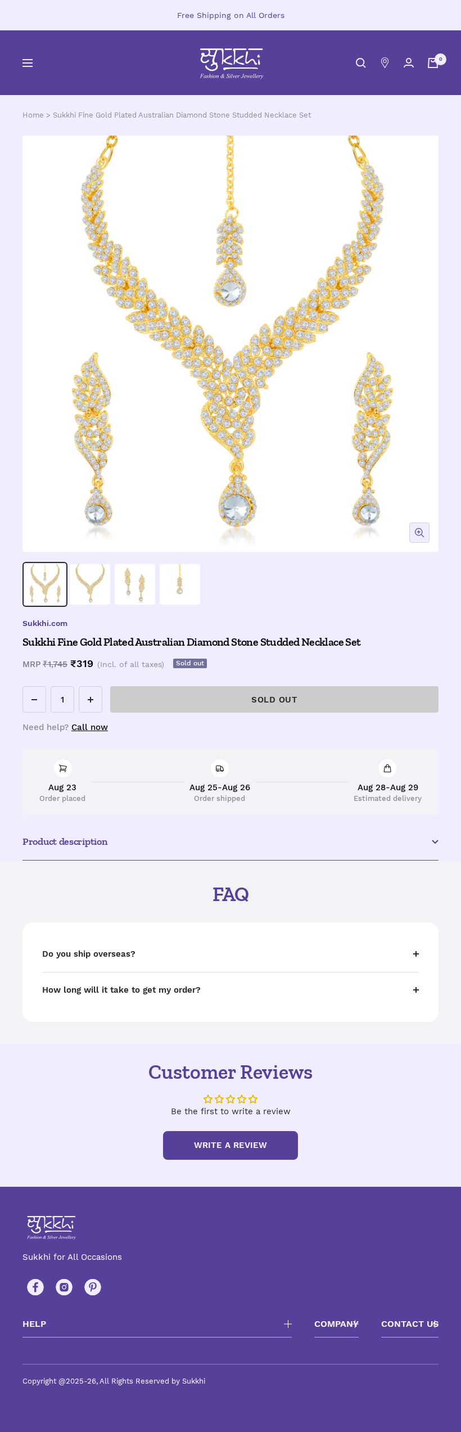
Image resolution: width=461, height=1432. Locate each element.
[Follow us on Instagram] (63, 1287)
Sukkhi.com (44, 623)
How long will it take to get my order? (121, 990)
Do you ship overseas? (88, 954)
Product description (64, 841)
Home (33, 115)
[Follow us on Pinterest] (92, 1287)
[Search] (361, 63)
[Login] (409, 62)
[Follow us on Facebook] (35, 1287)
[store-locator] (384, 62)
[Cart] (433, 63)
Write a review (230, 1145)
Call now (89, 727)
